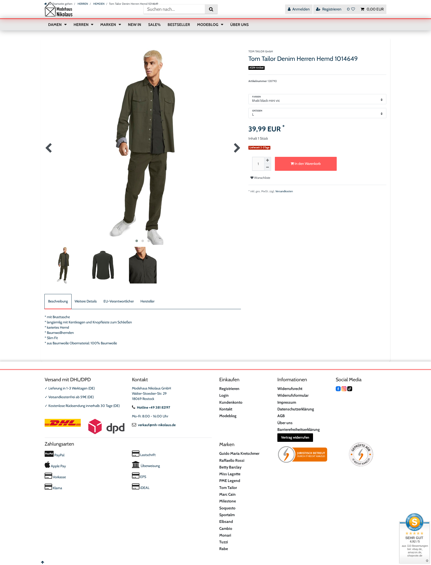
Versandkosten (284, 191)
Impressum (286, 402)
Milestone (227, 501)
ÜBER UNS (239, 24)
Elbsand (226, 521)
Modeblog (227, 415)
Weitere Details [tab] (86, 301)
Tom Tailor (228, 487)
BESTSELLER (179, 24)
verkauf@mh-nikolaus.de (157, 425)
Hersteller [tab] (147, 301)
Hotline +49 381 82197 (153, 407)
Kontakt (225, 409)
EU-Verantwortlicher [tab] (119, 301)
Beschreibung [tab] (58, 301)
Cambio (225, 528)
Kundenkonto (230, 402)
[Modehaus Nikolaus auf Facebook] (338, 388)
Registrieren (229, 388)
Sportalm (227, 514)
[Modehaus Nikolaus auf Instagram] (343, 388)
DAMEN (55, 24)
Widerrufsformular (293, 395)
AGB (281, 415)
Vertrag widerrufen (295, 437)
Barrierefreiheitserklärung (298, 429)
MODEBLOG (208, 24)
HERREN (82, 3)
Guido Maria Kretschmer (239, 453)
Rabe (223, 548)
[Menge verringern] (267, 167)
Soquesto (227, 508)
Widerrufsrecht (289, 388)
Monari (225, 535)
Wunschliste (261, 178)
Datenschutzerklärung (295, 409)
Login (224, 395)
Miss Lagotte (229, 473)
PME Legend (229, 480)
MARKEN (108, 24)
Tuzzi (223, 542)
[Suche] (211, 9)
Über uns (285, 422)
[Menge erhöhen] (267, 160)
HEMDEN (99, 3)
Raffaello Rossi (231, 460)
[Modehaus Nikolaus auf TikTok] (349, 388)
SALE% (154, 24)
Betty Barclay (230, 467)
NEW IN (134, 24)
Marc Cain (227, 494)
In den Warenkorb (307, 163)
